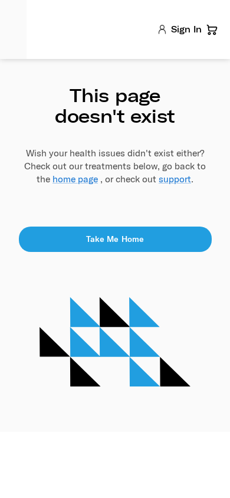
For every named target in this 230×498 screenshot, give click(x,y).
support (175, 179)
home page (75, 179)
